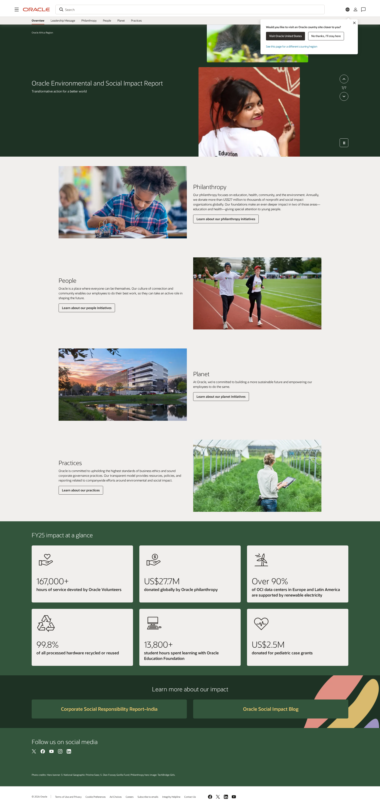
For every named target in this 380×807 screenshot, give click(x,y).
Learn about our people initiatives (87, 308)
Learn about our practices (81, 490)
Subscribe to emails (148, 796)
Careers (130, 796)
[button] (16, 9)
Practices (136, 20)
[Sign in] (355, 9)
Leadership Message (63, 20)
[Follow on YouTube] (51, 751)
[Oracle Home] (36, 9)
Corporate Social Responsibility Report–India (109, 709)
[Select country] (347, 9)
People (107, 20)
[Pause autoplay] (344, 142)
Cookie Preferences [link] (96, 796)
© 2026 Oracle (39, 796)
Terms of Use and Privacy (68, 796)
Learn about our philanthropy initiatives (226, 219)
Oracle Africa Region (42, 32)
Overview (38, 20)
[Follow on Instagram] (60, 751)
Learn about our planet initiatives (221, 396)
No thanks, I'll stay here (326, 36)
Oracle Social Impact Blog (270, 709)
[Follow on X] (34, 751)
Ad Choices (116, 796)
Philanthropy (89, 20)
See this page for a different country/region (291, 46)
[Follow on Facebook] (42, 751)
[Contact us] (363, 9)
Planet (121, 20)
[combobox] (190, 9)
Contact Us (190, 796)
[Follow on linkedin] (68, 751)
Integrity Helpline (171, 796)
